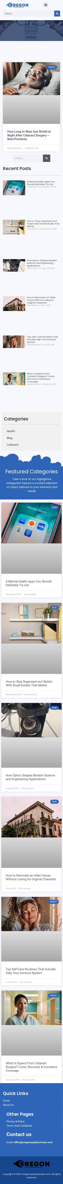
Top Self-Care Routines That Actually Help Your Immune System (42, 339)
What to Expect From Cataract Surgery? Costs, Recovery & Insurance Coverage (41, 377)
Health (11, 431)
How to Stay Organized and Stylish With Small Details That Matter (43, 223)
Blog (9, 438)
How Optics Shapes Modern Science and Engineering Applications (42, 263)
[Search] (57, 14)
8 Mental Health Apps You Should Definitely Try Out (41, 183)
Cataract (13, 445)
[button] (45, 5)
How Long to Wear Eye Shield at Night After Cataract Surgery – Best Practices (29, 135)
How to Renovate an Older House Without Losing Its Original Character (41, 300)
